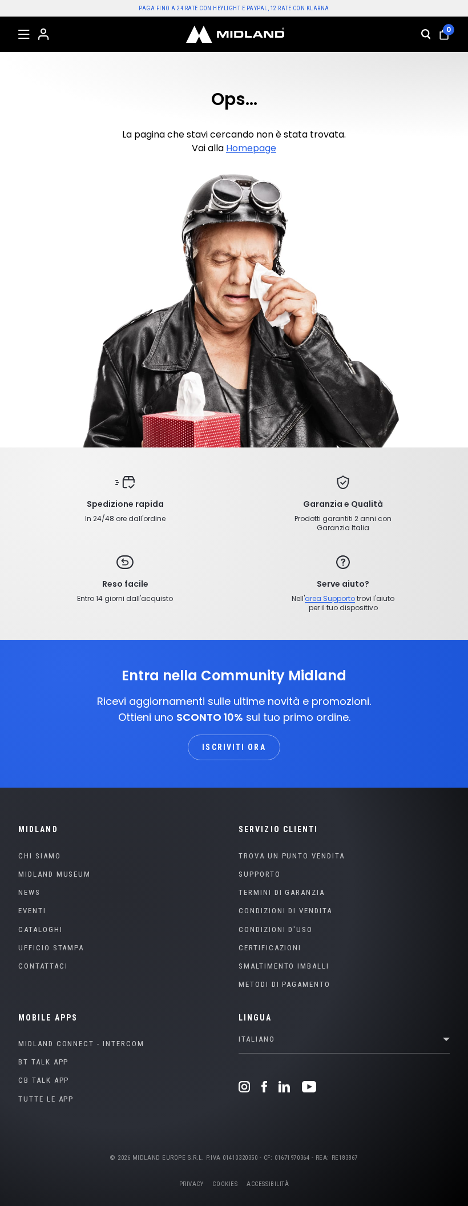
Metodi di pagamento (284, 984)
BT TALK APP (43, 1062)
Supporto (260, 874)
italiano (257, 1039)
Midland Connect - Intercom (81, 1043)
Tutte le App (46, 1099)
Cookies (224, 1184)
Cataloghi (40, 929)
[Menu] (24, 34)
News (29, 892)
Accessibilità (268, 1184)
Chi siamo (39, 856)
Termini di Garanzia (282, 892)
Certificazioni (270, 947)
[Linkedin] (284, 1085)
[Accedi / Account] (43, 34)
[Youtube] (306, 1085)
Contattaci (43, 966)
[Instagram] (247, 1085)
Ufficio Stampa (51, 947)
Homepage (251, 148)
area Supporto (330, 598)
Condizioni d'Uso (276, 929)
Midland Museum (54, 874)
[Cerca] (425, 34)
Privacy (191, 1184)
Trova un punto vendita (292, 856)
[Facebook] (264, 1085)
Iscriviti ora (233, 747)
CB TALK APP (43, 1080)
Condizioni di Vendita (285, 910)
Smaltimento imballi (284, 966)
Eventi (32, 910)
